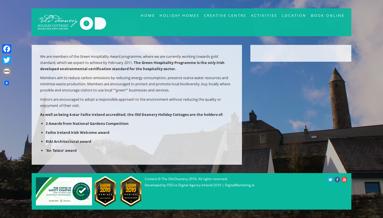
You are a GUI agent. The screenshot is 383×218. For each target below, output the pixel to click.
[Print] (6, 71)
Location (294, 15)
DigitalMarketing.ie (240, 185)
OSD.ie (172, 185)
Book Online (328, 15)
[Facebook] (6, 48)
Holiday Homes (179, 15)
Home (148, 15)
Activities (264, 15)
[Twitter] (6, 60)
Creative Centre (225, 15)
